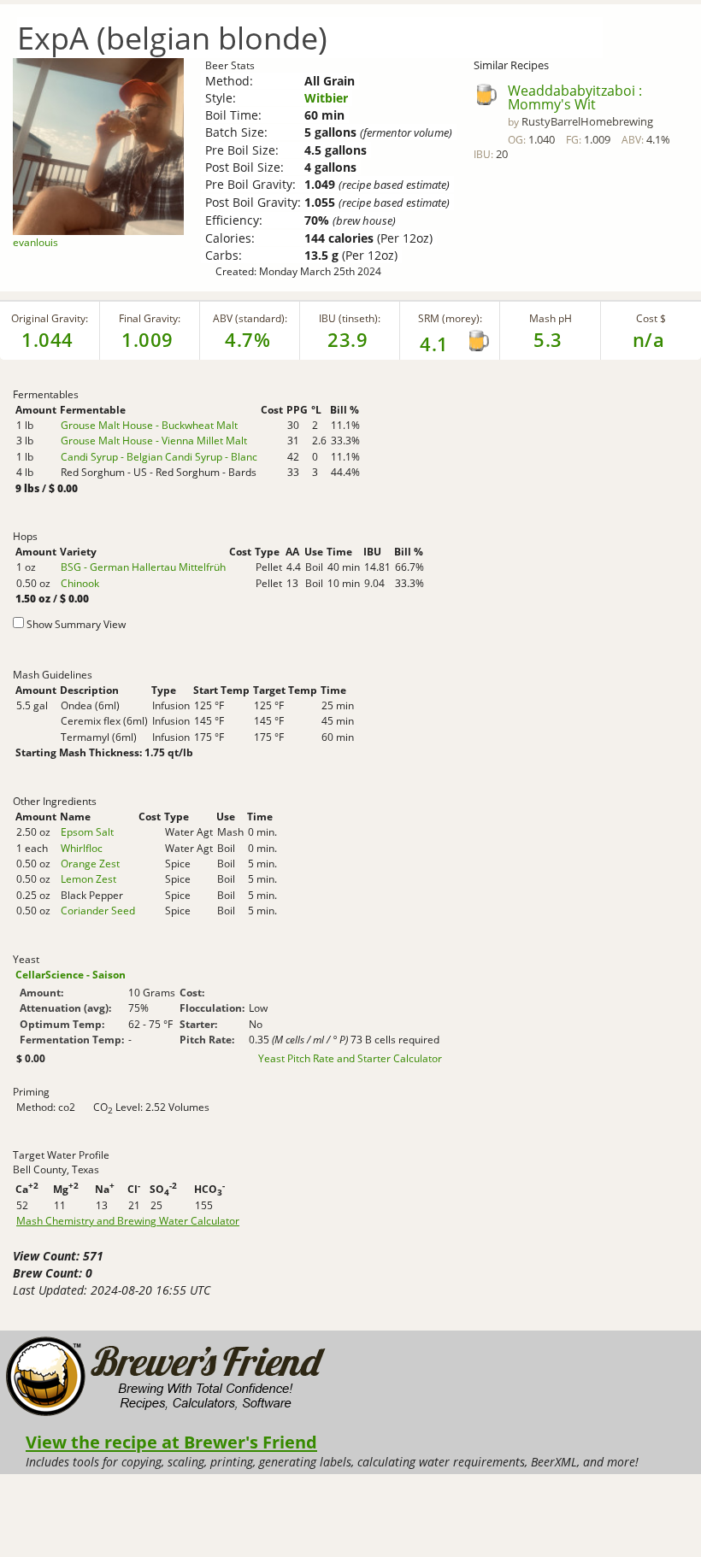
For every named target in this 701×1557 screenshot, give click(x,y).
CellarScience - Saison (70, 974)
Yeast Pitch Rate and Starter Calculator (350, 1059)
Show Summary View (76, 624)
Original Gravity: (49, 318)
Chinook (80, 583)
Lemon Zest (88, 879)
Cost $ (651, 318)
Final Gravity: (149, 318)
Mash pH (550, 318)
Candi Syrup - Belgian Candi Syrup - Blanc (159, 456)
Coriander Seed (98, 910)
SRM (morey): (450, 318)
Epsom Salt (87, 832)
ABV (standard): (250, 318)
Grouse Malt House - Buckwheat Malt (149, 425)
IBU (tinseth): (349, 318)
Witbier (326, 98)
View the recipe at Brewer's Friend (171, 1442)
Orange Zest (90, 863)
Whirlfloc (82, 848)
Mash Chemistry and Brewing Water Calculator (127, 1221)
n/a (649, 339)
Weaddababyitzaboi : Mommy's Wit (575, 97)
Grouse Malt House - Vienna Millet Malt (154, 440)
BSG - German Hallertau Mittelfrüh (143, 567)
